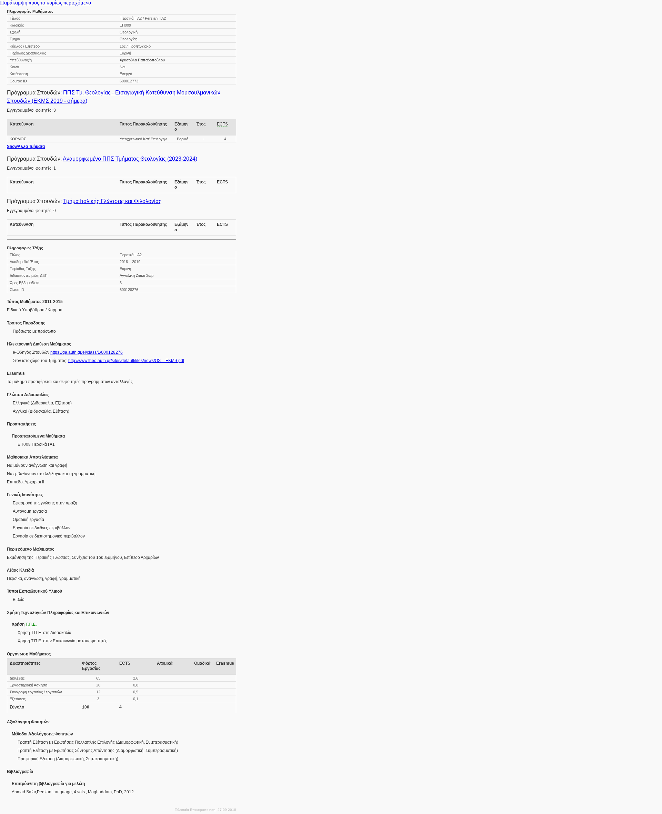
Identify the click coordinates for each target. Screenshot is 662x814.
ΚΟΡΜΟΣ (18, 139)
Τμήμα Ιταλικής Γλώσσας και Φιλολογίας (112, 201)
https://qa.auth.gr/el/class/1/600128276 (86, 352)
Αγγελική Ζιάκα (132, 275)
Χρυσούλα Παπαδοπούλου (142, 60)
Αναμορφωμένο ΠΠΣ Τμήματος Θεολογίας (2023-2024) (130, 159)
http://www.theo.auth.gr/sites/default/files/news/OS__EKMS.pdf (126, 360)
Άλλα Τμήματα (26, 146)
